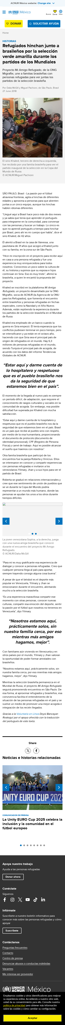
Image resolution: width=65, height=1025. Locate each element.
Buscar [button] (48, 14)
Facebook (4, 900)
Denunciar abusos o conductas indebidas (26, 963)
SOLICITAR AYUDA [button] (46, 23)
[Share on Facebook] (36, 751)
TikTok (35, 900)
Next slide (59, 521)
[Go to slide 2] (25, 846)
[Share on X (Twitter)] (28, 751)
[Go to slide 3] (28, 846)
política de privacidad (14, 1005)
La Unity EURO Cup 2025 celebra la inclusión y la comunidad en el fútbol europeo (32, 824)
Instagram (12, 900)
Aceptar (32, 1018)
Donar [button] (55, 14)
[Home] (19, 12)
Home (5, 32)
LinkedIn (43, 900)
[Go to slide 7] (41, 846)
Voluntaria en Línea (27, 714)
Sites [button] (60, 14)
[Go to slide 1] (21, 846)
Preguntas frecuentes (14, 948)
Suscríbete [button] (12, 930)
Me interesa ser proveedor (17, 974)
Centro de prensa (12, 958)
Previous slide (6, 521)
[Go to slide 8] (45, 846)
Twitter (20, 900)
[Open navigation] (4, 12)
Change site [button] (44, 3)
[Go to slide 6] (38, 846)
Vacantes (7, 969)
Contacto (7, 953)
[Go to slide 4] (31, 846)
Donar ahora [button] (13, 877)
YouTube (28, 900)
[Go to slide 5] (35, 846)
